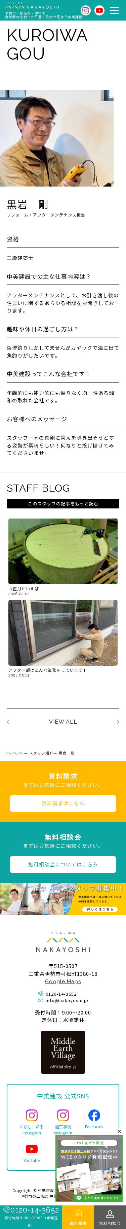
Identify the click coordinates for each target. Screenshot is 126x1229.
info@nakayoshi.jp (67, 1000)
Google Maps (63, 981)
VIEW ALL (63, 722)
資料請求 (78, 1223)
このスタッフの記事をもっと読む (63, 503)
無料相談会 (110, 1223)
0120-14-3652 (34, 1210)
